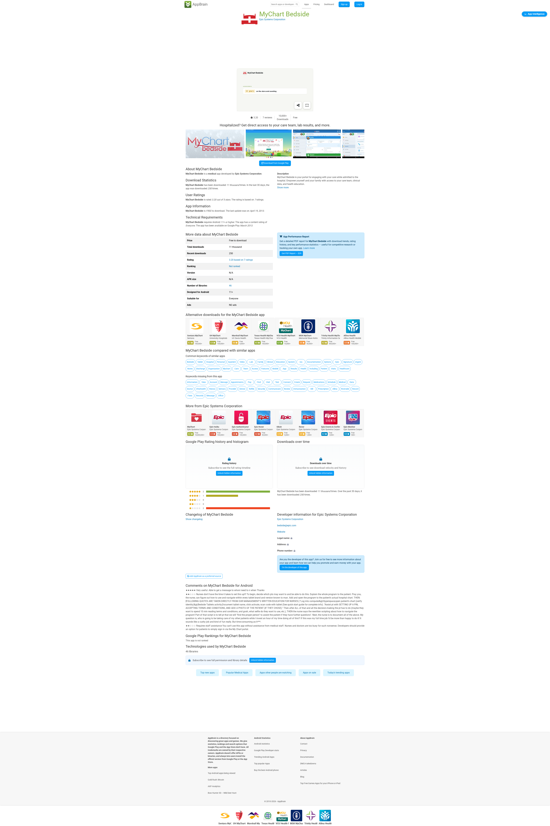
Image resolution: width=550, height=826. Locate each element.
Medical (342, 382)
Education (280, 362)
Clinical (270, 362)
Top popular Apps (262, 763)
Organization (214, 369)
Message (211, 395)
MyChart (191, 427)
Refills (251, 389)
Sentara (222, 389)
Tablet (200, 362)
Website (281, 531)
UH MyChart (215, 336)
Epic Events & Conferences (330, 427)
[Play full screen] (307, 105)
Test (277, 382)
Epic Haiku (214, 427)
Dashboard (329, 4)
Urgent (358, 362)
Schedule (332, 382)
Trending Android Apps (264, 757)
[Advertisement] (272, 48)
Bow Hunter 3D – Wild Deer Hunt (222, 793)
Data (352, 382)
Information (192, 382)
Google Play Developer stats (266, 750)
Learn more (309, 248)
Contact (303, 744)
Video (242, 362)
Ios (301, 362)
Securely (261, 389)
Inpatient (232, 362)
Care (236, 369)
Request (306, 382)
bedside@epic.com (286, 525)
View (204, 382)
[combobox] (283, 4)
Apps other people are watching (275, 672)
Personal (221, 362)
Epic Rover (259, 427)
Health (303, 369)
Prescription (323, 389)
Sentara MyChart (195, 336)
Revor (301, 427)
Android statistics (262, 744)
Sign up (344, 4)
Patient (324, 369)
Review (287, 389)
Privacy (303, 750)
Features (265, 369)
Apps (306, 4)
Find (259, 382)
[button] (320, 538)
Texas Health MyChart (263, 336)
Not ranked (234, 266)
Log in (359, 4)
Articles (303, 770)
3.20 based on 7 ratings (241, 259)
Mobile (275, 369)
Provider (232, 389)
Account (213, 382)
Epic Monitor (349, 427)
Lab (251, 362)
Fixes (190, 395)
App (284, 369)
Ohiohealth (201, 389)
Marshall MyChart (240, 336)
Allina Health (349, 336)
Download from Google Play (276, 163)
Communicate (274, 389)
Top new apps (207, 672)
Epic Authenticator (240, 427)
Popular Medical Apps (237, 672)
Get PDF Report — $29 (291, 253)
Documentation (314, 362)
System (291, 362)
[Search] (297, 4)
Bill (312, 389)
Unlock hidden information (229, 473)
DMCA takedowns (308, 763)
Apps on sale (309, 672)
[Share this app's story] (298, 105)
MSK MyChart (305, 336)
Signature (347, 362)
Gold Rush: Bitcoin (216, 780)
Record (355, 389)
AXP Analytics (214, 786)
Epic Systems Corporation (222, 406)
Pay (249, 382)
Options (327, 362)
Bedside (190, 362)
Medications (319, 382)
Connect (287, 382)
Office (220, 395)
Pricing (316, 4)
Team (245, 369)
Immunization (299, 389)
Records (199, 395)
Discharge (200, 369)
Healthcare (344, 369)
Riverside (345, 389)
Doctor (190, 389)
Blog (302, 777)
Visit (268, 382)
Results (294, 369)
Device (242, 389)
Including (314, 369)
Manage (224, 382)
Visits (333, 369)
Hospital (210, 362)
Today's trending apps (338, 672)
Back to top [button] (543, 799)
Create (297, 382)
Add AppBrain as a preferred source (205, 576)
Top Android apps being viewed (221, 773)
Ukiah (279, 427)
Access (255, 369)
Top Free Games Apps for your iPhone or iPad (320, 783)
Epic (337, 362)
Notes (190, 369)
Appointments (237, 382)
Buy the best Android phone (266, 770)
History (212, 389)
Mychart (226, 369)
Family (260, 362)
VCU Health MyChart (286, 336)
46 (230, 285)
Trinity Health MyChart (330, 336)
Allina (334, 389)
